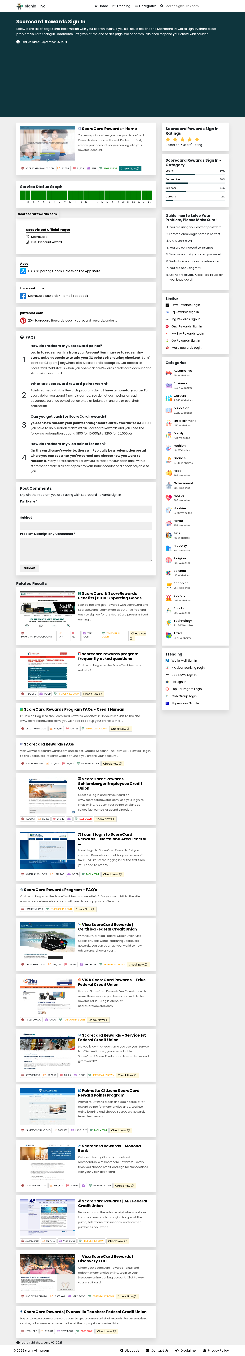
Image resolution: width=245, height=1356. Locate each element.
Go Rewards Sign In (186, 340)
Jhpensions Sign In (185, 703)
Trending (123, 6)
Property (180, 545)
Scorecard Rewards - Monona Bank (109, 1148)
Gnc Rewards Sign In (187, 326)
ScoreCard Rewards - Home (109, 128)
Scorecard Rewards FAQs (48, 744)
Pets (177, 533)
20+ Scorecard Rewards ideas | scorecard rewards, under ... (72, 320)
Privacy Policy (218, 1350)
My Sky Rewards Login (188, 333)
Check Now (128, 168)
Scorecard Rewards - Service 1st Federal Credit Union (112, 1038)
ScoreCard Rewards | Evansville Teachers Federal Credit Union (85, 1311)
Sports (170, 171)
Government (183, 483)
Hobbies (180, 508)
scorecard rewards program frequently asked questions (108, 656)
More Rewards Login (187, 347)
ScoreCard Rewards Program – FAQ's (60, 889)
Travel (178, 633)
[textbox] (194, 6)
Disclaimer (188, 1350)
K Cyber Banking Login (188, 667)
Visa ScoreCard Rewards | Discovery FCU (105, 1259)
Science (180, 571)
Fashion (180, 446)
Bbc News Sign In (184, 675)
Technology (183, 621)
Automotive (173, 179)
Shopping (181, 583)
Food (177, 471)
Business (171, 188)
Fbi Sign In (179, 682)
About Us (132, 1350)
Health (179, 495)
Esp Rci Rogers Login (187, 689)
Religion (180, 558)
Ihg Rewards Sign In (186, 319)
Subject (26, 517)
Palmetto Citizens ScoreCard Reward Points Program (109, 1093)
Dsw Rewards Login (186, 305)
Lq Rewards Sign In (185, 312)
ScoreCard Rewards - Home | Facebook (58, 296)
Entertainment (185, 421)
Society (179, 595)
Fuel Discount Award (46, 242)
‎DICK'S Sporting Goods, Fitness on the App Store (64, 271)
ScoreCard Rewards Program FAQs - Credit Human (73, 709)
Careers (171, 196)
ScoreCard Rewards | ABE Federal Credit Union (112, 1203)
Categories (148, 6)
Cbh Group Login (184, 696)
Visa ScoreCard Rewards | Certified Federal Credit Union (107, 927)
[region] (122, 77)
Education (181, 408)
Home (103, 6)
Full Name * (29, 501)
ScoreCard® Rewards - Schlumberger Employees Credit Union (110, 783)
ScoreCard (39, 237)
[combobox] (194, 6)
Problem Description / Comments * (47, 534)
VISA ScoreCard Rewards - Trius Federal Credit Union (111, 982)
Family (179, 433)
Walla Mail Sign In (184, 660)
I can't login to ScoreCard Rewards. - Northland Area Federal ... (112, 839)
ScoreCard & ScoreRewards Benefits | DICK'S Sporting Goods (110, 596)
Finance (180, 458)
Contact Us (160, 1350)
